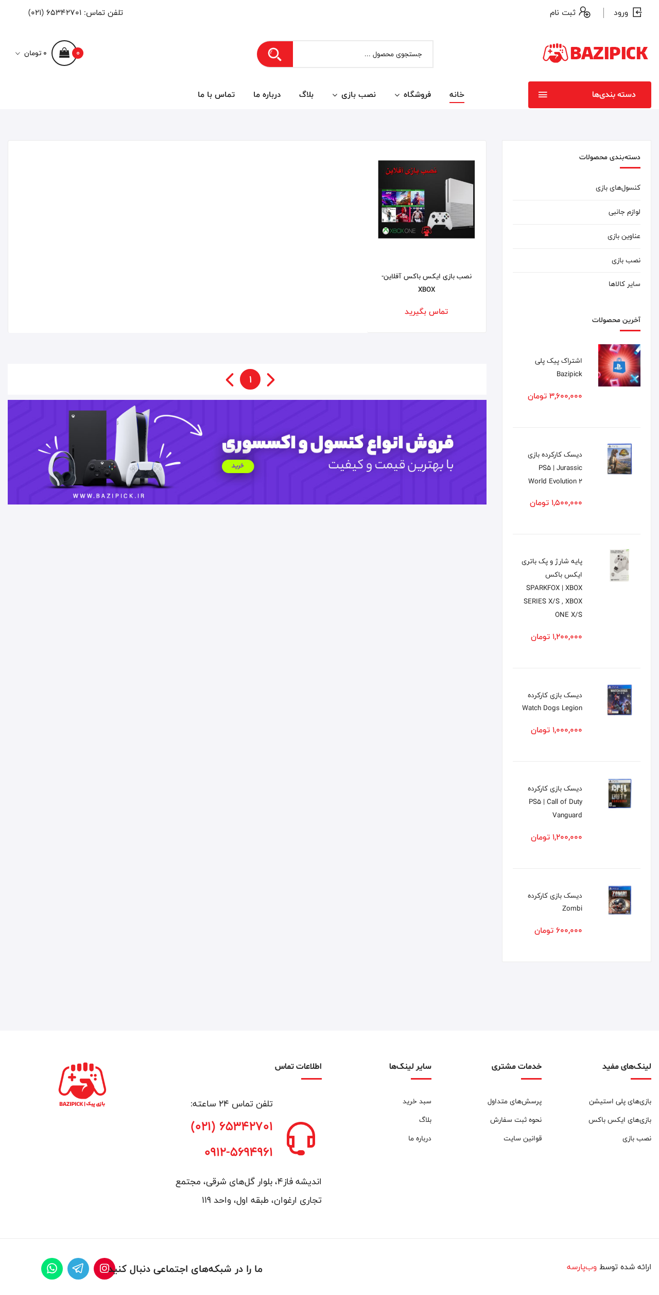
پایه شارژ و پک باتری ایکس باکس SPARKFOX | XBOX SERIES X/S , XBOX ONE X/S (552, 588)
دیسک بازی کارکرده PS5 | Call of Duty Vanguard (555, 801)
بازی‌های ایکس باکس (619, 1120)
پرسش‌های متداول (514, 1101)
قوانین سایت (522, 1138)
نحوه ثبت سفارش (515, 1120)
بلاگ (306, 95)
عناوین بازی (624, 236)
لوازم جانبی (624, 212)
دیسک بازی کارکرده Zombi (555, 902)
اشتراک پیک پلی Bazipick (558, 367)
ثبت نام (563, 13)
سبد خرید (417, 1101)
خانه (456, 95)
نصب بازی (357, 95)
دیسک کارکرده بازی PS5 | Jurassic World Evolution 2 (555, 467)
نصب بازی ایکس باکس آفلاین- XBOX (426, 283)
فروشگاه (416, 95)
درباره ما (267, 95)
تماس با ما (216, 95)
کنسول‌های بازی (618, 187)
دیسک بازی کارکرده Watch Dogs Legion (552, 702)
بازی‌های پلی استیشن (620, 1101)
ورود (621, 13)
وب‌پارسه (582, 1267)
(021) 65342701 (54, 13)
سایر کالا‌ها (624, 284)
